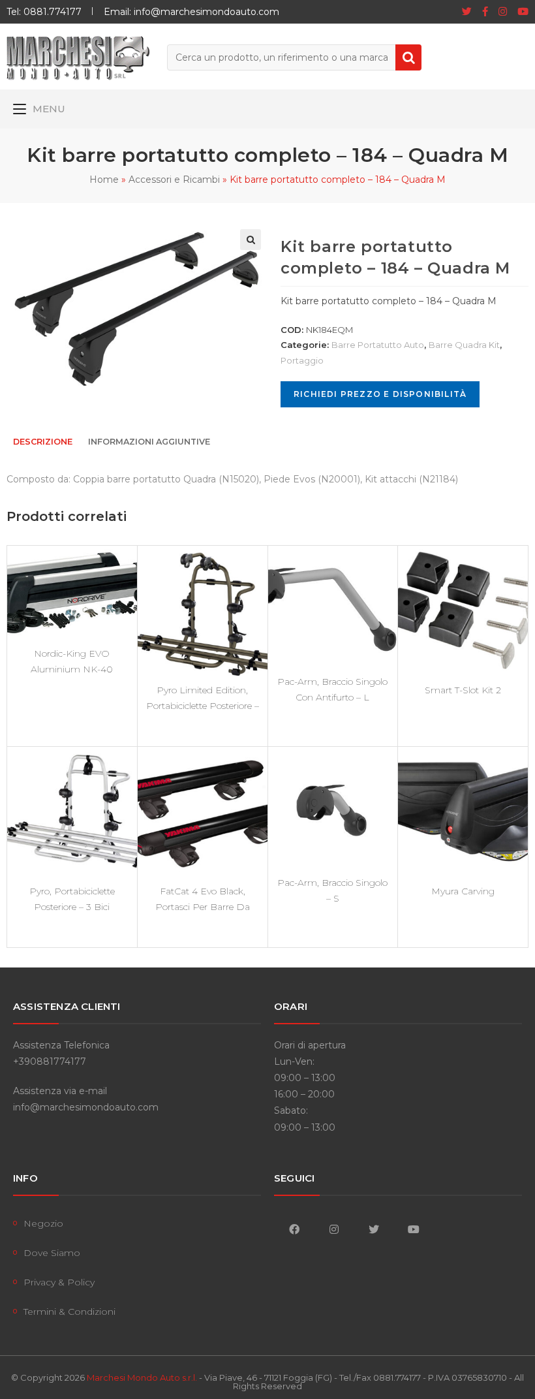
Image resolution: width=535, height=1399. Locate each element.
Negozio (43, 1223)
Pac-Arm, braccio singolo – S (332, 890)
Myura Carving (463, 891)
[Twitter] (373, 1229)
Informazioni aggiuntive (149, 442)
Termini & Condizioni (69, 1311)
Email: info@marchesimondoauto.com (191, 12)
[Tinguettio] (467, 11)
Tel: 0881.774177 (44, 12)
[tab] (43, 442)
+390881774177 (49, 1061)
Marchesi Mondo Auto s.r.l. (142, 1377)
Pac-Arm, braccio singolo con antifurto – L (332, 689)
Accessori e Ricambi (174, 179)
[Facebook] (485, 11)
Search (408, 57)
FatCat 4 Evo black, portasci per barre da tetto (202, 899)
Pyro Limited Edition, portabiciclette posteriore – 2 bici (202, 698)
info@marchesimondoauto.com (86, 1107)
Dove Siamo (51, 1253)
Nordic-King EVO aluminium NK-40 (72, 661)
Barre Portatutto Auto (377, 344)
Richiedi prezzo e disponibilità (380, 394)
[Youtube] (520, 11)
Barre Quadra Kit (464, 344)
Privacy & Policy (59, 1282)
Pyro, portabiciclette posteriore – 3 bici (72, 899)
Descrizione (42, 442)
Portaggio (302, 360)
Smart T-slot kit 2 (463, 690)
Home (104, 179)
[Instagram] (502, 11)
